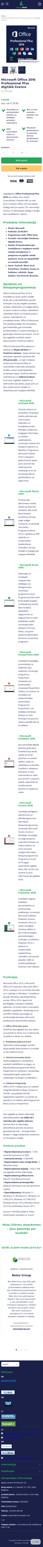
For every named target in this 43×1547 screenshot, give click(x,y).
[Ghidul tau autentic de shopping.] (6, 1447)
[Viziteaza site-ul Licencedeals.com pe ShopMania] (8, 1454)
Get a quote (21, 168)
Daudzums (5, 147)
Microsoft (8, 91)
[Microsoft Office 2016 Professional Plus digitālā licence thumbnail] (5, 70)
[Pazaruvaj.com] (8, 1381)
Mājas (3, 16)
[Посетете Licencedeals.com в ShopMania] (8, 1393)
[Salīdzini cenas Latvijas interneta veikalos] (19, 1433)
